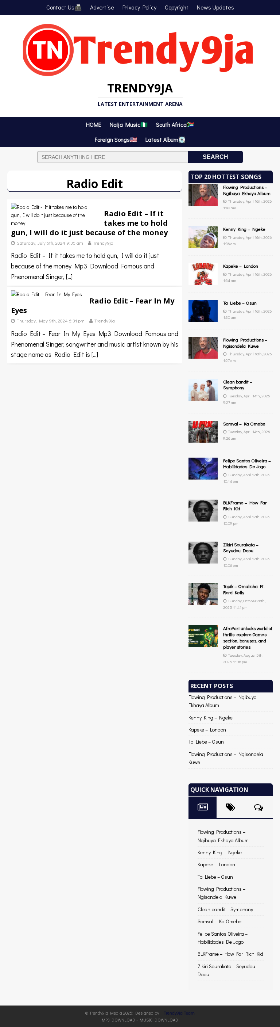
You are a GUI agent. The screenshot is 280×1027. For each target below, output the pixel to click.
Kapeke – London (240, 266)
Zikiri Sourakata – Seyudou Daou (240, 547)
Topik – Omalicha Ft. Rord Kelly (244, 589)
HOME (93, 124)
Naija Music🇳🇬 (129, 124)
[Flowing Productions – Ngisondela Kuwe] (203, 354)
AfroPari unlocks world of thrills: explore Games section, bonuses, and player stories (247, 637)
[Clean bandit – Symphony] (203, 396)
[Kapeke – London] (203, 280)
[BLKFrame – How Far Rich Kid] (203, 517)
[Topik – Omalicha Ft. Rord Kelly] (203, 601)
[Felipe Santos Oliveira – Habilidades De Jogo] (203, 474)
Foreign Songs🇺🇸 (116, 139)
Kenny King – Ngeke (244, 229)
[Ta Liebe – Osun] (203, 317)
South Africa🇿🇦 (175, 124)
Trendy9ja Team (179, 1013)
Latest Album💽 (165, 139)
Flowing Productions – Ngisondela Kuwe (245, 342)
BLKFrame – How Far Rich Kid (245, 505)
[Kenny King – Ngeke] (203, 243)
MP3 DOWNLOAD (118, 1020)
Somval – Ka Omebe (244, 423)
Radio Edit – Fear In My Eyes (92, 305)
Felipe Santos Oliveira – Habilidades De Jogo (247, 463)
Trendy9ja (103, 243)
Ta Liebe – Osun (240, 302)
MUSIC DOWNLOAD (159, 1020)
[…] (69, 276)
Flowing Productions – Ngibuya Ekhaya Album (247, 190)
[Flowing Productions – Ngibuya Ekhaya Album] (203, 201)
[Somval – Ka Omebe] (203, 438)
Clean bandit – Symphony (237, 384)
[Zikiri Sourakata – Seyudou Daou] (203, 559)
